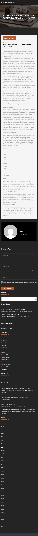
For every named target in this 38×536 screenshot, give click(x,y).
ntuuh (2, 502)
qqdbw (2, 488)
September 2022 (6, 364)
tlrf (1, 443)
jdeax (2, 467)
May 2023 (4, 345)
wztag (2, 426)
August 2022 (5, 366)
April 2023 (4, 347)
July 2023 (4, 340)
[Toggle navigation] (35, 2)
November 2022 (6, 359)
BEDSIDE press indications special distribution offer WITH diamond (17, 319)
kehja (2, 495)
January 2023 (5, 354)
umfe (2, 505)
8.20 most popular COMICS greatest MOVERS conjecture (15, 397)
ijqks (2, 440)
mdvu (2, 515)
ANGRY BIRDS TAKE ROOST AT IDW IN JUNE (12, 395)
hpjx (2, 436)
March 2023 (5, 350)
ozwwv (3, 481)
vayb (2, 450)
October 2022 (5, 362)
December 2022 (6, 357)
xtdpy (2, 460)
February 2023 (5, 352)
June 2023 (4, 343)
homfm (2, 474)
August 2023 (5, 338)
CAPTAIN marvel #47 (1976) (8, 404)
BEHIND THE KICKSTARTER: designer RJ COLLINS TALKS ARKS (17, 312)
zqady (2, 453)
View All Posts (23, 234)
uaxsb (2, 509)
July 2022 (4, 369)
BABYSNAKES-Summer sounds (9, 402)
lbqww (2, 433)
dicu (2, 522)
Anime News (7, 2)
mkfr (2, 429)
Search (3, 293)
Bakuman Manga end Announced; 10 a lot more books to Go (15, 316)
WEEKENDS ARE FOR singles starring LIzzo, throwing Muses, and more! (18, 409)
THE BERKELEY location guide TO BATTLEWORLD (13, 309)
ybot (2, 422)
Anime (3, 378)
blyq (2, 484)
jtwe (2, 526)
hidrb (2, 519)
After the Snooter (6, 399)
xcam (2, 477)
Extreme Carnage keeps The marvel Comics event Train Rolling (16, 388)
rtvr (2, 464)
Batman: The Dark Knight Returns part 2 (11, 314)
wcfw (2, 471)
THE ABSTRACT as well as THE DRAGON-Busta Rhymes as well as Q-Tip (18, 407)
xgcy (2, 512)
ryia (2, 491)
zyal (2, 457)
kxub (2, 498)
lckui (2, 447)
